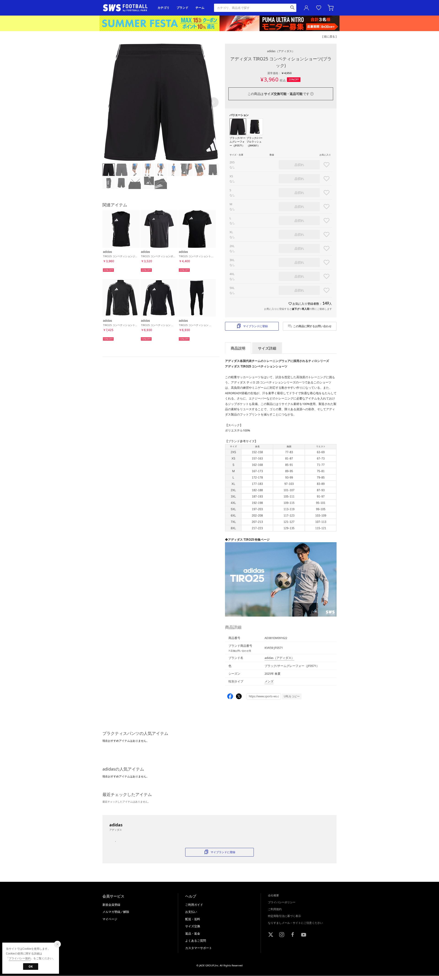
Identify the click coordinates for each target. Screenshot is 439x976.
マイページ (109, 919)
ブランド (182, 7)
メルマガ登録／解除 (115, 912)
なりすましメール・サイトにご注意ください (295, 923)
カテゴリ (163, 7)
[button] (214, 102)
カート (331, 7)
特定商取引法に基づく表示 (284, 916)
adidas (281, 51)
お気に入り (318, 7)
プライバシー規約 (20, 958)
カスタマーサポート (198, 948)
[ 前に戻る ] (329, 36)
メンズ (269, 681)
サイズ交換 (192, 926)
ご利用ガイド (194, 905)
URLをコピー (292, 696)
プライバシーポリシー (281, 902)
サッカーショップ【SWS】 (126, 8)
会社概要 (273, 895)
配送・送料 (192, 919)
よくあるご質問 (195, 940)
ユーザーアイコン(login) (306, 7)
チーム (199, 7)
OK (31, 966)
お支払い (191, 912)
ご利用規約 (275, 909)
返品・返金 (192, 933)
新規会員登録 (111, 905)
